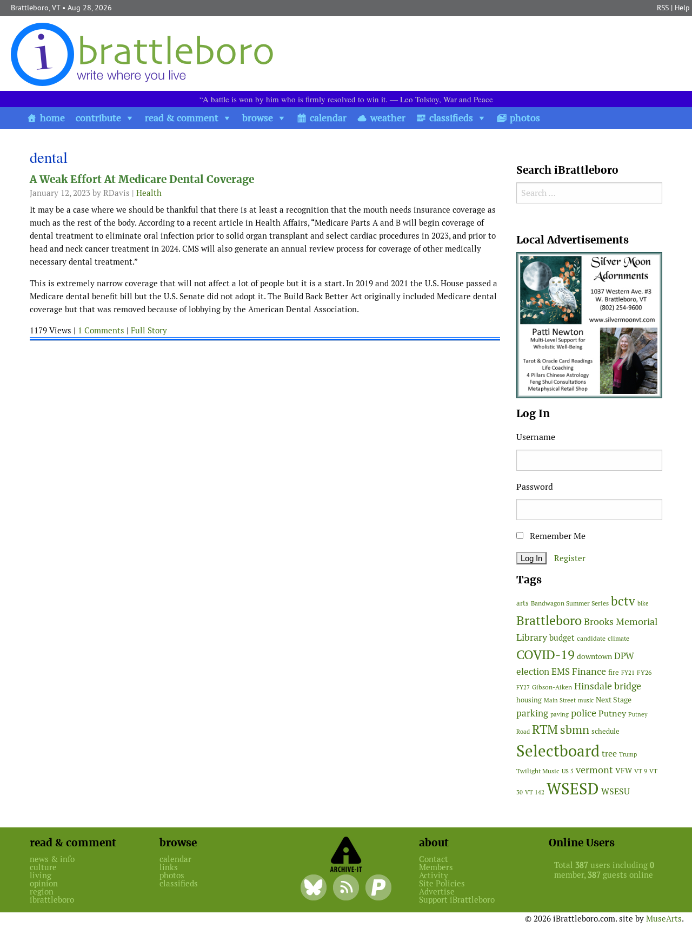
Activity (433, 875)
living (40, 875)
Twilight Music (538, 771)
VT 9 (640, 771)
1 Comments (101, 330)
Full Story (149, 330)
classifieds (451, 117)
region (42, 891)
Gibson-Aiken (552, 687)
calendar (328, 117)
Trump (628, 754)
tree (609, 753)
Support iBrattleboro (457, 900)
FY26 (644, 672)
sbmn (574, 729)
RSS (663, 7)
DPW (624, 656)
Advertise (437, 891)
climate (618, 638)
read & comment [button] (181, 117)
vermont (594, 770)
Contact (433, 859)
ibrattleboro (52, 900)
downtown (594, 656)
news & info (52, 859)
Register (569, 558)
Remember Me (556, 536)
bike (643, 603)
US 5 (568, 771)
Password (534, 486)
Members (436, 867)
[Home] (144, 54)
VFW (623, 770)
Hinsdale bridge (607, 686)
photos (525, 117)
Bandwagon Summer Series (570, 603)
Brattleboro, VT (35, 7)
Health (149, 193)
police (583, 713)
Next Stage (613, 700)
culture (43, 867)
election (532, 672)
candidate (591, 638)
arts (522, 603)
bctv (623, 601)
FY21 (628, 672)
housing (529, 700)
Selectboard (558, 751)
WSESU (615, 791)
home (52, 117)
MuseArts (664, 918)
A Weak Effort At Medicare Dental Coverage (142, 179)
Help (682, 7)
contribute (98, 117)
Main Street (560, 700)
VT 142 (534, 792)
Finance (589, 671)
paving (559, 714)
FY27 (523, 687)
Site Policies (442, 883)
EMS (560, 672)
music (586, 700)
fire (613, 672)
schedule (605, 731)
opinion (44, 883)
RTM (545, 729)
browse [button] (257, 117)
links (168, 867)
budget (562, 638)
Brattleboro (549, 620)
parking (532, 713)
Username (535, 437)
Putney (612, 713)
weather (387, 117)
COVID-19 (545, 654)
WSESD (573, 789)
